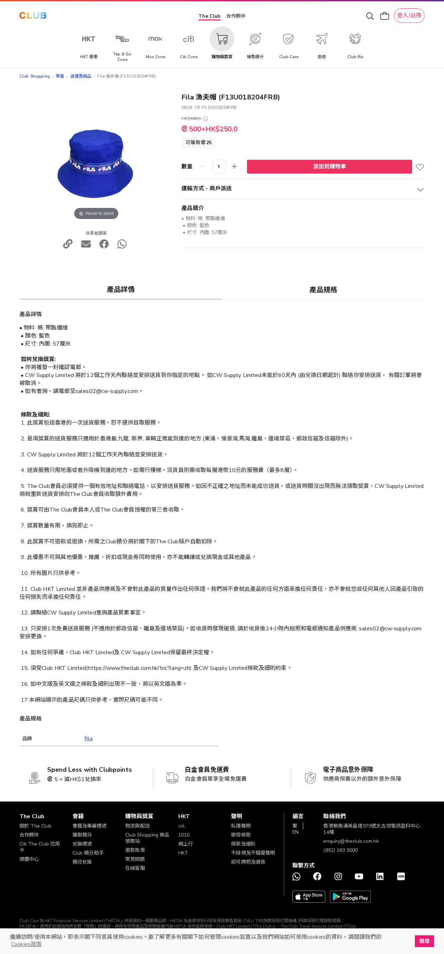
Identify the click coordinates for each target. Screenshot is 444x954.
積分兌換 (82, 862)
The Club (209, 16)
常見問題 (135, 859)
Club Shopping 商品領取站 (147, 838)
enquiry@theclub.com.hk (350, 841)
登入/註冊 (409, 15)
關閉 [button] (424, 941)
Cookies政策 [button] (26, 944)
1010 (184, 835)
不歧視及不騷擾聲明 (253, 853)
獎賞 (60, 76)
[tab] (120, 289)
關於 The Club (35, 826)
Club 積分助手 (88, 853)
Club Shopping (34, 76)
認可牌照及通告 (248, 862)
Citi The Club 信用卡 (39, 847)
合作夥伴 (236, 16)
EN (295, 832)
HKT (183, 853)
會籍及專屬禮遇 (89, 826)
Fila (89, 738)
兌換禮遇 (82, 844)
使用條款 (241, 835)
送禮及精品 (81, 76)
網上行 (185, 844)
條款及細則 (243, 844)
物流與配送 (137, 826)
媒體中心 (29, 859)
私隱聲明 (241, 826)
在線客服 (135, 868)
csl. (182, 826)
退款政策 (135, 850)
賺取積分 (82, 835)
